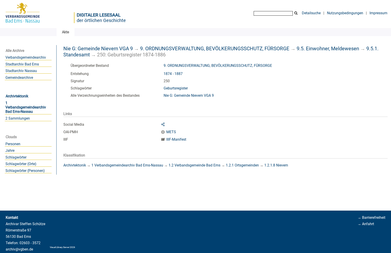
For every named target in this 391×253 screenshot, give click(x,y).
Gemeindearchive (19, 77)
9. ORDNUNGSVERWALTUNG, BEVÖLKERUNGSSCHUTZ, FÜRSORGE (214, 48)
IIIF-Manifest (176, 139)
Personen (12, 144)
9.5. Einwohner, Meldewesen (328, 48)
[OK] (296, 13)
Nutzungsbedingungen (345, 13)
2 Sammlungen (17, 118)
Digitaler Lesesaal (99, 15)
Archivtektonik (17, 96)
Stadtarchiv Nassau (21, 71)
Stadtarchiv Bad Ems (22, 64)
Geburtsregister (176, 88)
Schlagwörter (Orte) (20, 164)
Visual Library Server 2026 (62, 247)
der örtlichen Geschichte (101, 20)
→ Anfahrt (366, 224)
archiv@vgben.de (19, 249)
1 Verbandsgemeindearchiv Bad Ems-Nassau (25, 107)
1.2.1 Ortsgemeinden (242, 165)
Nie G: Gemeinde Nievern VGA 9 (98, 48)
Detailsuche (311, 13)
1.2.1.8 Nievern (276, 165)
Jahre (9, 150)
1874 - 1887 (173, 74)
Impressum (378, 13)
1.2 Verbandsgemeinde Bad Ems (194, 165)
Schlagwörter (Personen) (25, 171)
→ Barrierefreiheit (371, 217)
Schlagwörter (15, 157)
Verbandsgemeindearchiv (25, 57)
